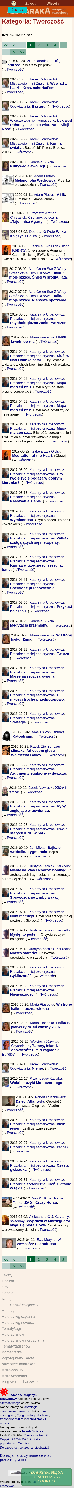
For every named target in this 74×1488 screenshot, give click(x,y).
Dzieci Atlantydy (30, 1101)
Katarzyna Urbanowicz (46, 314)
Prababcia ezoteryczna (27, 1184)
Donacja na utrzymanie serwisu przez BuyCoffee (25, 1457)
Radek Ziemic (40, 746)
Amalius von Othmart (48, 732)
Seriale (7, 1293)
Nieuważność (22, 994)
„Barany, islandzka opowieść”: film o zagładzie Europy (32, 1050)
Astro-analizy (12, 1370)
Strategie (18, 722)
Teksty (7, 1275)
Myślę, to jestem (24, 934)
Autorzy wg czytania (18, 1317)
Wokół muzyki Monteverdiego (36, 1083)
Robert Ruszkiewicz (50, 1097)
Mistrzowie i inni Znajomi (29, 83)
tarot (44, 1411)
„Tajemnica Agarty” (27, 222)
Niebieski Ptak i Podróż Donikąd (38, 870)
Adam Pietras (44, 176)
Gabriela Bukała (41, 162)
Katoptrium (22, 736)
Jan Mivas (37, 848)
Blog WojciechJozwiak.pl (22, 1382)
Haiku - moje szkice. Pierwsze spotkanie (37, 298)
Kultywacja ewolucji (27, 166)
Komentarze (12, 1352)
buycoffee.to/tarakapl (19, 1364)
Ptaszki (63, 1147)
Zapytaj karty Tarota (18, 1358)
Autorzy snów (13, 1334)
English (8, 1281)
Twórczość (15, 69)
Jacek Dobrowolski (44, 79)
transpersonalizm (11, 1419)
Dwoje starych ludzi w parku (39, 831)
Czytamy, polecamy (43, 217)
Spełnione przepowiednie (32, 588)
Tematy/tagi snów (16, 1346)
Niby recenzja (22, 916)
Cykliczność (20, 976)
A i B (61, 195)
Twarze (63, 654)
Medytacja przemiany (28, 625)
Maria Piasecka (42, 337)
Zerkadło (63, 866)
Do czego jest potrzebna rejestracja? (24, 1447)
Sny (5, 1287)
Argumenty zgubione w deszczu (38, 773)
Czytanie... (19, 1046)
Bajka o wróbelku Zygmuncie (35, 850)
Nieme (37, 1068)
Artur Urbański (38, 61)
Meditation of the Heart (32, 456)
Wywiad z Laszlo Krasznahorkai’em (38, 85)
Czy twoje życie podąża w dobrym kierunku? (33, 478)
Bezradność (45, 1244)
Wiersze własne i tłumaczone (32, 120)
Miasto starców (23, 953)
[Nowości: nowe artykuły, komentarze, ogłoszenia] (37, 13)
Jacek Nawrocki (41, 788)
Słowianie (23, 1411)
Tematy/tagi (11, 1328)
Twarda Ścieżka (32, 1431)
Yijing (20, 1415)
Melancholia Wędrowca (35, 180)
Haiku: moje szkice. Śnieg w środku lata (38, 275)
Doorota (35, 232)
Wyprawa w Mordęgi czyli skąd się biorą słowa (40, 1223)
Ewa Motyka (46, 1240)
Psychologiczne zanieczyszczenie (39, 323)
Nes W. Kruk (41, 1198)
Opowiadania (20, 106)
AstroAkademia (14, 1376)
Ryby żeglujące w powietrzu (38, 808)
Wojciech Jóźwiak (44, 1041)
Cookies (23, 1443)
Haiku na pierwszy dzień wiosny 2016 (41, 1025)
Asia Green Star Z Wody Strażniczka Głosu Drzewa (37, 271)
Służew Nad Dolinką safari (39, 358)
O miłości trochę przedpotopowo (37, 697)
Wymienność (21, 520)
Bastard (39, 106)
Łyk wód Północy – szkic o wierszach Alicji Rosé (37, 124)
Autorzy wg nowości (18, 1323)
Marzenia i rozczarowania (32, 676)
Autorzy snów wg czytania (23, 1340)
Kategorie (10, 1299)
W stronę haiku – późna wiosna (41, 1006)
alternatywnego (10, 1403)
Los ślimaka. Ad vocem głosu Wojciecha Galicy (35, 750)
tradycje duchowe (37, 1415)
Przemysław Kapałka (46, 1078)
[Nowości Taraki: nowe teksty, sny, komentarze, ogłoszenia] (13, 3)
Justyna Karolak (41, 866)
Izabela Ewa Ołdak (45, 246)
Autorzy (8, 1311)
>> (22, 51)
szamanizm (8, 1411)
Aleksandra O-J (41, 1217)
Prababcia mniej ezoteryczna (32, 319)
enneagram (7, 1415)
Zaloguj (31, 3)
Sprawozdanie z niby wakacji (35, 897)
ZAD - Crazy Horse (40, 1203)
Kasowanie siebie (25, 501)
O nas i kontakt (34, 1435)
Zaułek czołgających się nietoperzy (39, 540)
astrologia (30, 1407)
